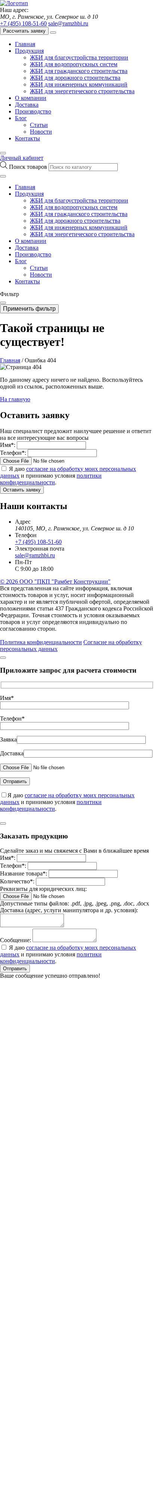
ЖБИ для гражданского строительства (78, 71)
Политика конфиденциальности (41, 642)
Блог (21, 118)
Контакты (27, 138)
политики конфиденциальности (51, 478)
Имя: (7, 445)
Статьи (39, 125)
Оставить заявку (22, 490)
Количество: (17, 881)
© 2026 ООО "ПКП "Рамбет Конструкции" (55, 581)
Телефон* (12, 718)
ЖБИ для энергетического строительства (82, 91)
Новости (41, 131)
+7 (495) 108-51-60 (23, 23)
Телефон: (13, 453)
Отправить (15, 968)
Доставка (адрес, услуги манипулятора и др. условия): (69, 910)
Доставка (26, 104)
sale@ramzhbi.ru (68, 23)
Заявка (8, 739)
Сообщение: (15, 940)
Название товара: (23, 873)
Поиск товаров (29, 167)
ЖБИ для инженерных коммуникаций (78, 84)
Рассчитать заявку (24, 31)
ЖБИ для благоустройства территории (79, 57)
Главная (25, 44)
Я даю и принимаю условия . (68, 475)
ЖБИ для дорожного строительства (75, 77)
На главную (15, 399)
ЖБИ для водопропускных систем (73, 64)
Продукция (29, 51)
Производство (33, 111)
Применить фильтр (29, 308)
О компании (30, 98)
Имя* (7, 698)
